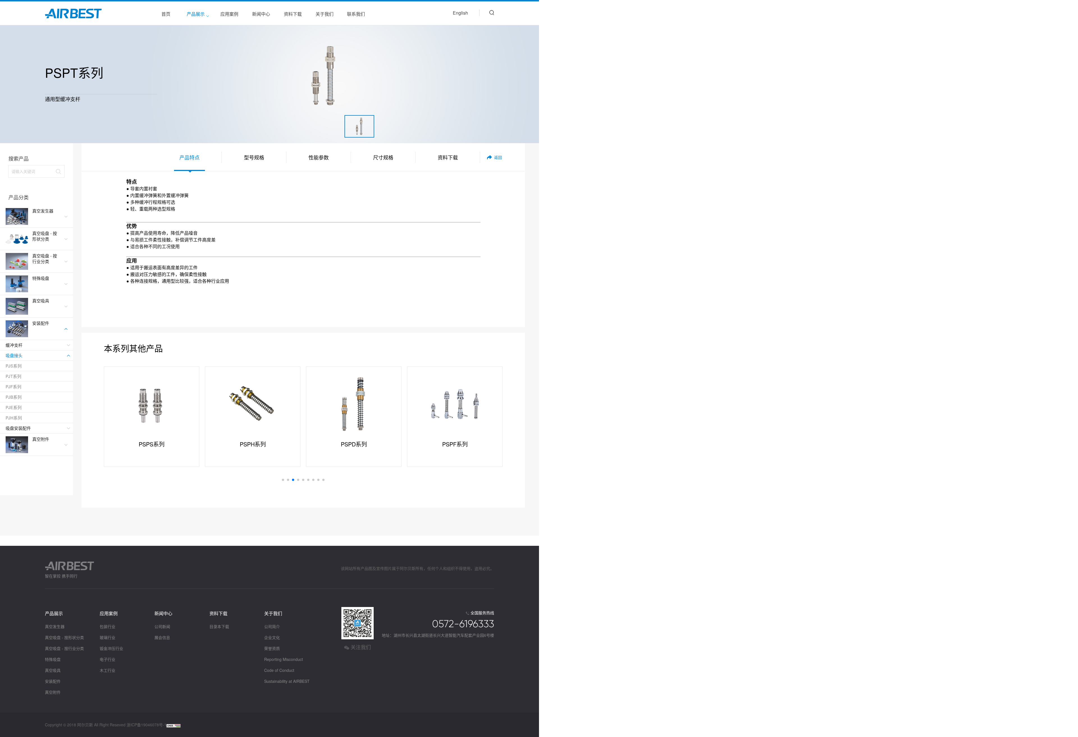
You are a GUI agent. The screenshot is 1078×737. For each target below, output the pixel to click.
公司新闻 (162, 626)
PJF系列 (13, 386)
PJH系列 (14, 418)
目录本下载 (219, 626)
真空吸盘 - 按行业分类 (64, 648)
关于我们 (325, 14)
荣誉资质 (272, 648)
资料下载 (293, 14)
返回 (498, 157)
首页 (165, 14)
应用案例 (229, 14)
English (460, 13)
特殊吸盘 (53, 659)
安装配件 (53, 681)
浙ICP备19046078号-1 (146, 724)
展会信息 (162, 637)
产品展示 (196, 14)
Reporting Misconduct (283, 659)
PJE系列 (14, 407)
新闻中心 (261, 14)
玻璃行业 (107, 637)
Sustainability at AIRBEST (287, 681)
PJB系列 (14, 397)
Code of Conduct (279, 670)
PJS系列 (14, 366)
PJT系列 (13, 376)
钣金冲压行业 (111, 648)
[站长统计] (173, 725)
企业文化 (272, 637)
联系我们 (356, 14)
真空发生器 (55, 626)
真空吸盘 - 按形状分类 (64, 637)
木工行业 (107, 670)
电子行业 (107, 659)
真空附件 (53, 692)
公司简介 (272, 626)
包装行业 (107, 626)
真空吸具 (53, 670)
